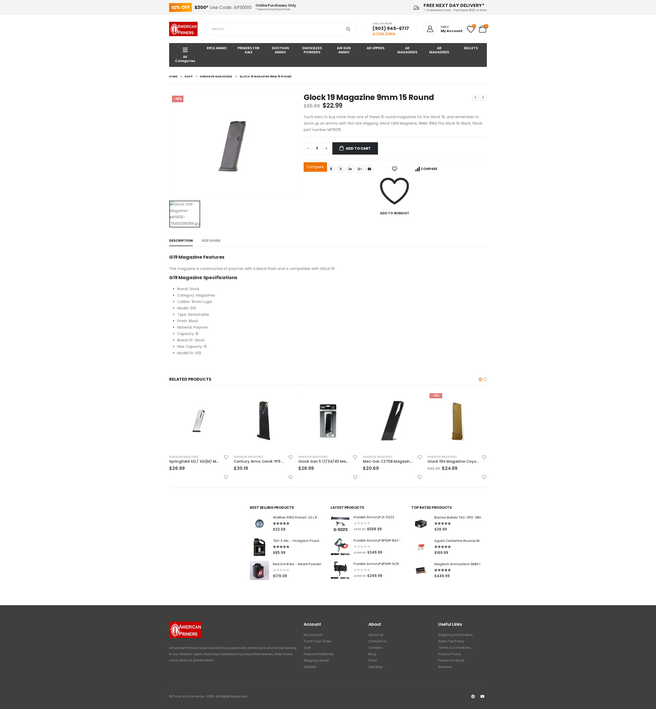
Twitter (340, 169)
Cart (307, 647)
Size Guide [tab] (211, 240)
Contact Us (377, 641)
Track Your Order (318, 641)
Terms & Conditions (454, 647)
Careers (375, 647)
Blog (372, 654)
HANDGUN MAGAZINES (184, 457)
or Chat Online (383, 33)
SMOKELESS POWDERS (312, 50)
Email (369, 169)
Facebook (331, 169)
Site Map (375, 666)
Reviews (445, 666)
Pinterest (473, 696)
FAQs (372, 660)
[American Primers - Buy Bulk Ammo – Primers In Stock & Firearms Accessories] (183, 29)
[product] (199, 421)
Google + (360, 169)
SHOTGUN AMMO (280, 50)
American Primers (184, 647)
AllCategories (185, 58)
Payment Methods (319, 654)
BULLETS (471, 48)
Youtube (482, 696)
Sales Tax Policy (451, 641)
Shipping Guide (316, 660)
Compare (315, 166)
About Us (375, 634)
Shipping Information (455, 634)
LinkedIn (350, 169)
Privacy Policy (449, 654)
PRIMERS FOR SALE (249, 50)
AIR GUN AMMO (344, 50)
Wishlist (310, 666)
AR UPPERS (376, 48)
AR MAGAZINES (439, 50)
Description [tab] (181, 240)
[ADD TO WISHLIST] (394, 169)
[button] (480, 379)
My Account (313, 634)
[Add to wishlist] (226, 457)
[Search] (349, 29)
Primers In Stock (451, 660)
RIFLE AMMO (217, 48)
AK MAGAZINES (407, 50)
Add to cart (358, 148)
